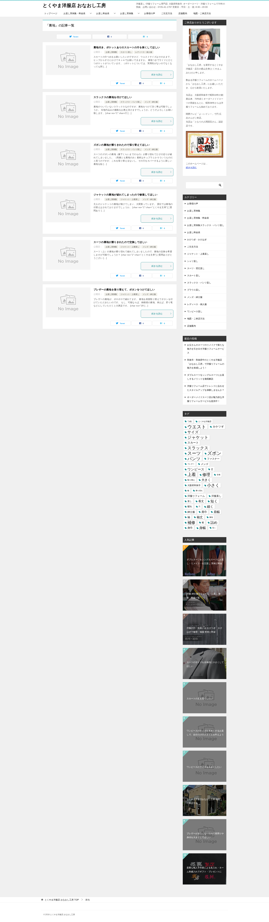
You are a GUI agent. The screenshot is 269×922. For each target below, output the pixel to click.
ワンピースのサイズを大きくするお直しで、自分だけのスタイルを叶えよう (205, 732)
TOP (62, 899)
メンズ (204, 464)
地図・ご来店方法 (202, 13)
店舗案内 (182, 13)
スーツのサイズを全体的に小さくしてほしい (205, 664)
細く (210, 506)
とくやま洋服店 (204, 421)
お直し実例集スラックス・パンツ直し (205, 225)
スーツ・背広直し (196, 268)
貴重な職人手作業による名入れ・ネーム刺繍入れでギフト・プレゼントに (205, 869)
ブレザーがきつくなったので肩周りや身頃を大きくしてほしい (205, 835)
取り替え (191, 480)
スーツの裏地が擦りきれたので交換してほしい (120, 242)
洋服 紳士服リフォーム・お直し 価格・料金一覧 (204, 596)
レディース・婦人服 (143, 52)
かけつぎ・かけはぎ (197, 239)
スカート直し (126, 52)
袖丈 (200, 517)
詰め (213, 523)
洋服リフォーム (196, 495)
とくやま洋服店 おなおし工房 (74, 5)
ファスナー (213, 458)
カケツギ (218, 426)
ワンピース (195, 469)
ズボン (214, 453)
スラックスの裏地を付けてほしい (113, 97)
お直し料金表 (102, 13)
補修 (191, 522)
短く (214, 501)
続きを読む (157, 74)
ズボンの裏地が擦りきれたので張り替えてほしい (122, 144)
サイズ (193, 432)
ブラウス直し (193, 290)
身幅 (202, 528)
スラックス (197, 448)
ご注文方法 (166, 13)
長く (214, 528)
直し (189, 501)
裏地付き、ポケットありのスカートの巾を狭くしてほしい (127, 47)
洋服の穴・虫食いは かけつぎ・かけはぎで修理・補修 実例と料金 (204, 630)
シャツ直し (192, 261)
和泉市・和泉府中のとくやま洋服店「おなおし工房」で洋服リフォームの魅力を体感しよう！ (205, 364)
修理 (206, 475)
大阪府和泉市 (194, 485)
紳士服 (191, 511)
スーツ (194, 453)
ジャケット (197, 437)
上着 (191, 474)
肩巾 (204, 511)
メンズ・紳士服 (151, 102)
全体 (218, 475)
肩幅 (217, 512)
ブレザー (190, 464)
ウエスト (196, 426)
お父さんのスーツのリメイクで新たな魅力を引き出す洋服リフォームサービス (205, 349)
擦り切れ (199, 491)
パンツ (194, 458)
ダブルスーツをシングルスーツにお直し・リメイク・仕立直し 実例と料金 (205, 561)
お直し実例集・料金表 (74, 13)
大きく (206, 480)
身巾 (190, 527)
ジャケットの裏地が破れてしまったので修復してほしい (125, 194)
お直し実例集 (126, 13)
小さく (213, 485)
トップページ (50, 13)
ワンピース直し (194, 311)
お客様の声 (149, 13)
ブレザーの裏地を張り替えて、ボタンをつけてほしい (124, 289)
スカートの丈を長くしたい (200, 698)
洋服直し (216, 495)
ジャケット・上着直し (129, 199)
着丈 (201, 501)
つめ (189, 421)
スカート (193, 442)
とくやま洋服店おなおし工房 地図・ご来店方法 (204, 801)
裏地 (211, 517)
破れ (189, 506)
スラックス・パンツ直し (130, 102)
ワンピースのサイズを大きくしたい (204, 767)
